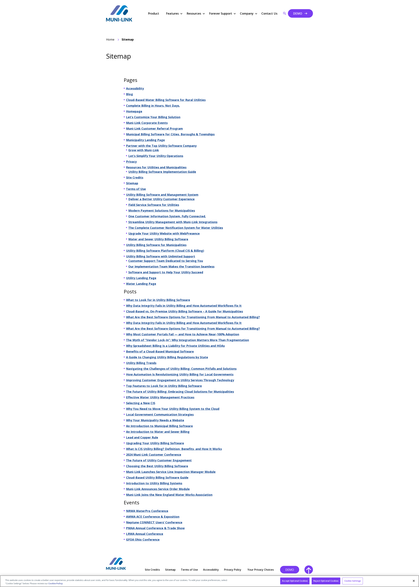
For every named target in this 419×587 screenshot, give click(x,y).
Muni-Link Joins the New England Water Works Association (169, 495)
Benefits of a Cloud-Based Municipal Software (160, 351)
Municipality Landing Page (145, 140)
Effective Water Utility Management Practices (160, 397)
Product (153, 13)
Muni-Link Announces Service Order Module (158, 489)
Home (110, 39)
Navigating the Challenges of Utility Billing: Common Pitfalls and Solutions (181, 369)
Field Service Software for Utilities (153, 205)
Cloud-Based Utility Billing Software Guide (157, 477)
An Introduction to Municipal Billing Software (159, 426)
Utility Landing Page (141, 278)
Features (172, 13)
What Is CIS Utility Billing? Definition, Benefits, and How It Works (174, 449)
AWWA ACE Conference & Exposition (152, 517)
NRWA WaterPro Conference (147, 511)
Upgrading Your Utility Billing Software (155, 443)
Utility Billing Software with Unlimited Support (160, 256)
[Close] (413, 580)
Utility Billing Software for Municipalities (156, 245)
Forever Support (220, 13)
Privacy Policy (232, 569)
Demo (297, 13)
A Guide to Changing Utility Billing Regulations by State (167, 357)
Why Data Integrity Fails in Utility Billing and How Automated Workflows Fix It (184, 306)
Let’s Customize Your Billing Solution (153, 117)
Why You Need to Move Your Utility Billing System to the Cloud (172, 409)
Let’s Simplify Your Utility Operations (155, 156)
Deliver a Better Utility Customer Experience (161, 199)
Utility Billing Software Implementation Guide (162, 172)
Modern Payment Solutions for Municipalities (161, 210)
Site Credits (134, 177)
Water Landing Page (141, 284)
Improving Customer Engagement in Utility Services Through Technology (180, 380)
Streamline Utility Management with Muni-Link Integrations (172, 222)
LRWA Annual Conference (144, 534)
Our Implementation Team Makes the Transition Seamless (171, 266)
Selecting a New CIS (140, 403)
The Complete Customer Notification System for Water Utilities (175, 228)
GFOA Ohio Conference (143, 539)
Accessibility (135, 88)
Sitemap (132, 183)
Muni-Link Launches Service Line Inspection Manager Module (171, 472)
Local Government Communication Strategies (160, 414)
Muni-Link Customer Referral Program (154, 128)
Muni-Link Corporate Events (147, 123)
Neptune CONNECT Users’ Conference (154, 522)
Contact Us (269, 13)
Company (247, 13)
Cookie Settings (352, 580)
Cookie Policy (55, 583)
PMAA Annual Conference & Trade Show (155, 528)
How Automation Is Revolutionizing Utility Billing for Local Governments (179, 374)
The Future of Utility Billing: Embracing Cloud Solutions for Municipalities (180, 392)
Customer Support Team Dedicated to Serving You (165, 261)
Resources (194, 13)
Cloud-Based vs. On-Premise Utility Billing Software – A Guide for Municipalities (184, 311)
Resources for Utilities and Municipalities (156, 167)
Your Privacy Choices (260, 569)
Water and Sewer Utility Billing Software (158, 239)
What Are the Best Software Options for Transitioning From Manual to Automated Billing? (193, 317)
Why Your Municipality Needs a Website (155, 420)
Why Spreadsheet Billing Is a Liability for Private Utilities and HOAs (175, 346)
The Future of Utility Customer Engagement (159, 460)
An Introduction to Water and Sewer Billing (158, 432)
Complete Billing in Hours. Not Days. (153, 106)
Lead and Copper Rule (142, 437)
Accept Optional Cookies (295, 580)
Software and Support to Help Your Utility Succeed (165, 272)
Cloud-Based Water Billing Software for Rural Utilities (166, 100)
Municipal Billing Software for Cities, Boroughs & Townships (170, 134)
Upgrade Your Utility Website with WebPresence (164, 233)
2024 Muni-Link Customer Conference (153, 455)
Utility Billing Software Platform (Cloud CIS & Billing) (165, 251)
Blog (129, 94)
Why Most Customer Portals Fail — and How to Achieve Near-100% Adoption (182, 334)
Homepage (134, 111)
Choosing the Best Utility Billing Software (157, 466)
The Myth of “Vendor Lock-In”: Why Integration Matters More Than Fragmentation (187, 340)
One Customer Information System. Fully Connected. (167, 216)
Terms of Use (136, 189)
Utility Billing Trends (141, 363)
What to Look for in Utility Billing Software (158, 300)
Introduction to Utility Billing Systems (154, 483)
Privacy (131, 162)
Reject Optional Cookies (325, 580)
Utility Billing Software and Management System (162, 195)
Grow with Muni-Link (143, 150)
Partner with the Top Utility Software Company (161, 146)
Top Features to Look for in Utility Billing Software (164, 386)
